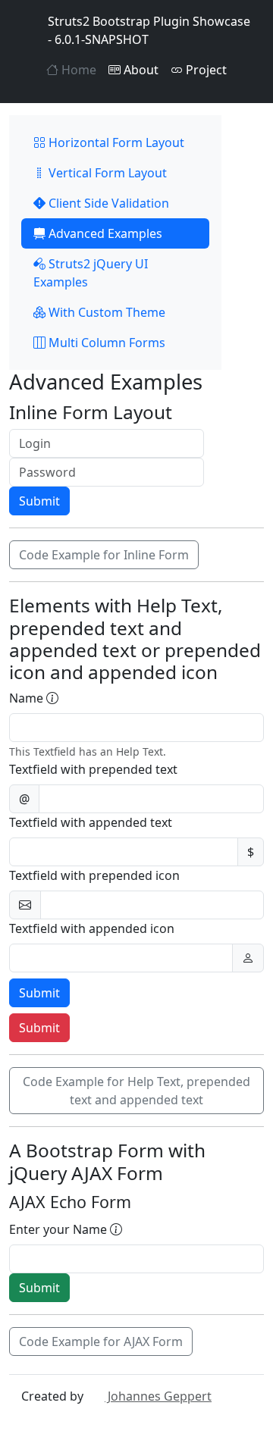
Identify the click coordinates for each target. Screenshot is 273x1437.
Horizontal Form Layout (115, 142)
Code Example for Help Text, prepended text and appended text (136, 1090)
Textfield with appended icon (91, 928)
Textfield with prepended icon (94, 875)
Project (205, 69)
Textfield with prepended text (93, 769)
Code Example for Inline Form (104, 554)
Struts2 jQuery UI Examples (90, 272)
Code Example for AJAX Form (101, 1341)
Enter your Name (59, 1229)
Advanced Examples (104, 233)
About (139, 69)
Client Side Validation (107, 203)
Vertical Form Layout (106, 172)
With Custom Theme (105, 312)
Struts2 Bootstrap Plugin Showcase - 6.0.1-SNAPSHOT (149, 30)
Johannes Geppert (158, 1396)
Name (27, 698)
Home (77, 69)
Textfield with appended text (90, 822)
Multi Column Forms (105, 342)
